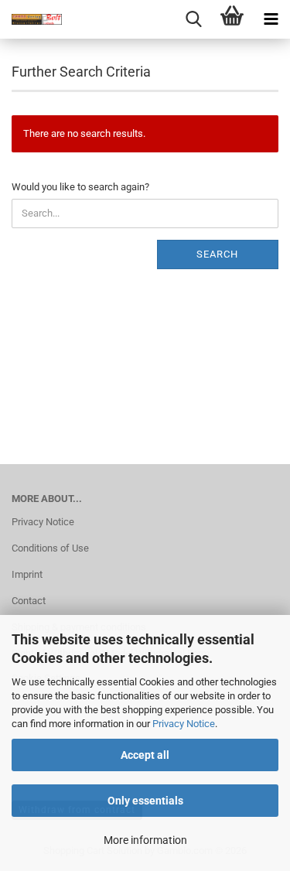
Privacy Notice (183, 723)
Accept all (145, 755)
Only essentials (145, 800)
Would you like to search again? (80, 187)
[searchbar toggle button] (193, 19)
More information (145, 840)
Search (217, 254)
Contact (29, 600)
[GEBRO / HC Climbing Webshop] (31, 19)
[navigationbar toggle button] (270, 19)
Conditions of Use (50, 548)
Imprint (27, 574)
